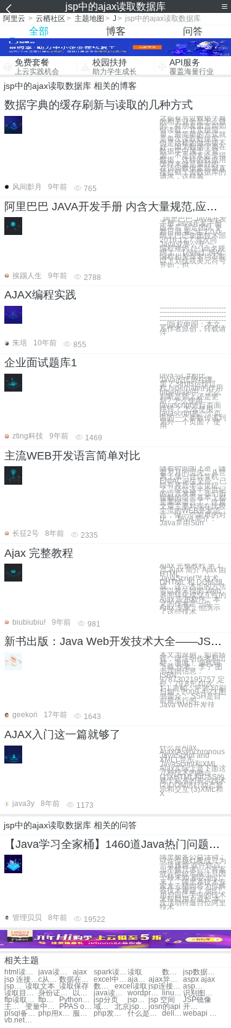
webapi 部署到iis (200, 1013)
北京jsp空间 (131, 1006)
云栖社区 (50, 18)
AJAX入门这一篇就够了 (62, 734)
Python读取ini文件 (76, 1000)
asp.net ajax (193, 986)
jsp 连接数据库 (21, 979)
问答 (193, 31)
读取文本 (40, 986)
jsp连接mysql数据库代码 (165, 986)
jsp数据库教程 (200, 972)
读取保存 (74, 986)
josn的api (164, 1006)
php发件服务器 (111, 1013)
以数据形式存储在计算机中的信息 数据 (83, 993)
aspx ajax (199, 979)
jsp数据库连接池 (14, 986)
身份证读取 (55, 993)
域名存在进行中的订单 (104, 1006)
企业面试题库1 (40, 362)
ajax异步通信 (165, 979)
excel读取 (131, 986)
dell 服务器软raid (172, 1013)
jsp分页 (106, 1000)
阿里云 (14, 18)
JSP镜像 (197, 1000)
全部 (39, 31)
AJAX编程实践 (40, 295)
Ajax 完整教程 (38, 553)
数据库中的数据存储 (172, 972)
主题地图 (89, 18)
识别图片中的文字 (200, 993)
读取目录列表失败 (21, 993)
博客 (116, 31)
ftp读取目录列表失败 (21, 1000)
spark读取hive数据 (111, 972)
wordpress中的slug (144, 993)
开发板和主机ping (193, 1006)
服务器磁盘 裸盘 (83, 1013)
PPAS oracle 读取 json (76, 1006)
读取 (135, 972)
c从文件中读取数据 (48, 979)
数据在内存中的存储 (76, 979)
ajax (80, 972)
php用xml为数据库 (55, 1013)
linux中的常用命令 (172, 993)
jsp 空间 (161, 1000)
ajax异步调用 (138, 979)
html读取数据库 (21, 972)
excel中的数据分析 (111, 979)
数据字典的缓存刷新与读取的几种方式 (98, 105)
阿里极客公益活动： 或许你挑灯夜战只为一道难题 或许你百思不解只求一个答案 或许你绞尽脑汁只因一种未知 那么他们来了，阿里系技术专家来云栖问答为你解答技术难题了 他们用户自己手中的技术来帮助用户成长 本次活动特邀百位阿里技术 (193, 882)
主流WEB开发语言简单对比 (72, 456)
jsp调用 (138, 1000)
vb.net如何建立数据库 (21, 1020)
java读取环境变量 (111, 993)
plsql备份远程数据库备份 (21, 1013)
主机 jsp (14, 1006)
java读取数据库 (55, 972)
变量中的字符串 (42, 1006)
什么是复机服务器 (144, 1013)
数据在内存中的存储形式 (104, 986)
